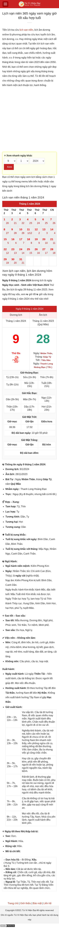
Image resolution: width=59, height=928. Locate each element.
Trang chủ (13, 903)
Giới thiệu (25, 903)
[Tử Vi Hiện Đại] (29, 4)
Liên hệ (47, 903)
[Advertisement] (29, 119)
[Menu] (5, 4)
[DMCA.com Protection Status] (7, 925)
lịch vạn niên (26, 30)
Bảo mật (37, 903)
